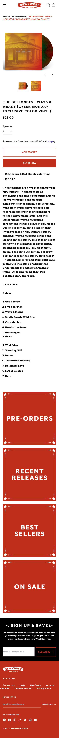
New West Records (19, 728)
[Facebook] (9, 720)
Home (6, 16)
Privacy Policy (44, 688)
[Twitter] (24, 720)
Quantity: (8, 126)
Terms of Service (23, 688)
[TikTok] (19, 720)
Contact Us (9, 685)
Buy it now (29, 163)
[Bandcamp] (4, 720)
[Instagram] (14, 720)
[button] (48, 5)
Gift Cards (35, 685)
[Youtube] (35, 720)
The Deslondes (18, 16)
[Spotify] (30, 720)
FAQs (22, 685)
